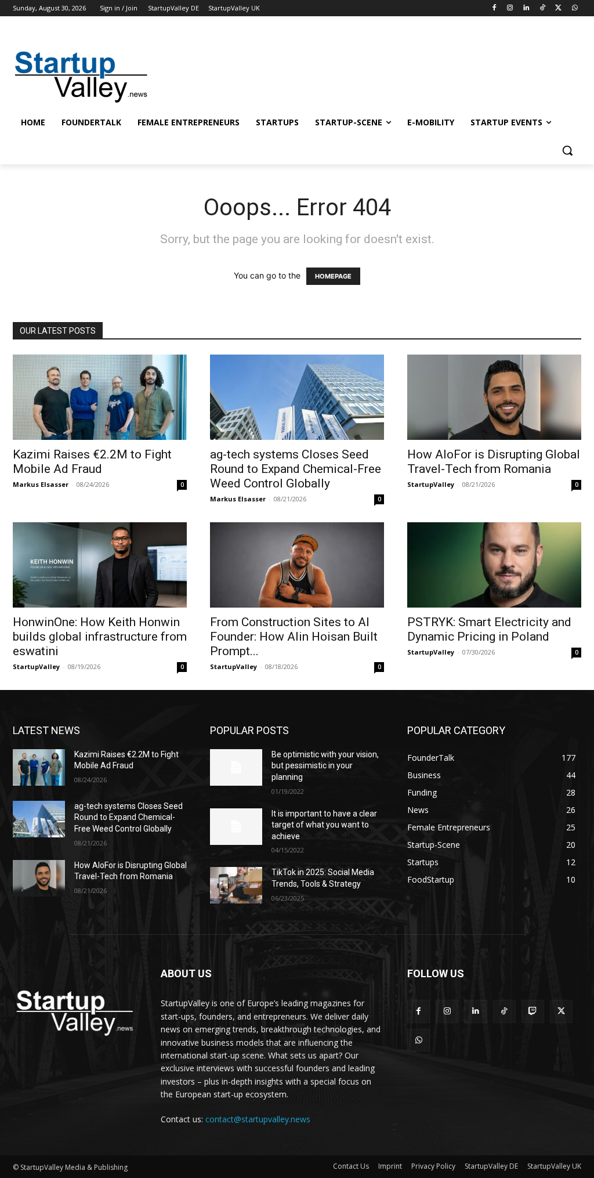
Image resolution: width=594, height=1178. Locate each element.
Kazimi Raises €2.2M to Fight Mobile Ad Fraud (92, 461)
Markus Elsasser (40, 484)
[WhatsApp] (574, 8)
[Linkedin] (526, 8)
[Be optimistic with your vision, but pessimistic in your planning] (236, 767)
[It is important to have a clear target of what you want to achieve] (236, 826)
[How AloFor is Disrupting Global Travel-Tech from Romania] (494, 397)
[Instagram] (510, 8)
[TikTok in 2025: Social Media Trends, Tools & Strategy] (236, 885)
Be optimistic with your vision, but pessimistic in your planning (325, 766)
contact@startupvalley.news (257, 1119)
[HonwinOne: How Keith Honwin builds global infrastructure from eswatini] (100, 565)
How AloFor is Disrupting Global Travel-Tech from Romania (493, 461)
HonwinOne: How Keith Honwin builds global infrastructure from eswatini (100, 636)
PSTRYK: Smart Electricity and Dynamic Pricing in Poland (489, 629)
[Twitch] (532, 1011)
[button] (567, 150)
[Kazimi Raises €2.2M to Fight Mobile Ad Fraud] (100, 397)
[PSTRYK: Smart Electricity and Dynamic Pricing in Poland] (494, 565)
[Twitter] (558, 8)
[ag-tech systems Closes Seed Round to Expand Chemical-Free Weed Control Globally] (297, 397)
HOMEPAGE (333, 276)
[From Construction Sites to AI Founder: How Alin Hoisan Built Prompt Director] (297, 565)
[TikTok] (542, 8)
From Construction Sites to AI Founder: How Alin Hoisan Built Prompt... (294, 636)
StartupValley (430, 484)
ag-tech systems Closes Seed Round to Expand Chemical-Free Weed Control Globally (295, 468)
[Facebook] (494, 8)
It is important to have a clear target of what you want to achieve (324, 825)
